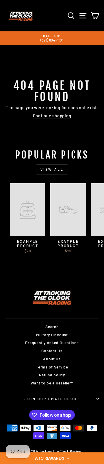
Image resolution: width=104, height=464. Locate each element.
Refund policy (52, 374)
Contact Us (51, 350)
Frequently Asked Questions (52, 342)
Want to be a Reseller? (52, 382)
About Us (52, 358)
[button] (52, 458)
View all (52, 169)
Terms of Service (52, 366)
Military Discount (52, 334)
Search (51, 326)
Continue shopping (52, 115)
